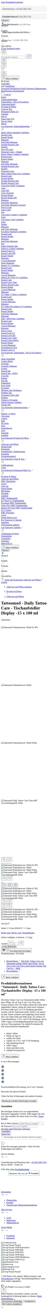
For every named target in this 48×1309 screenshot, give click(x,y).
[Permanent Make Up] (10, 525)
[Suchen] (29, 56)
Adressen (30, 88)
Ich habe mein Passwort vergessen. (15, 1129)
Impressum (11, 1220)
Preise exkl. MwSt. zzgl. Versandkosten (17, 933)
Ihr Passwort (6, 1126)
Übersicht (5, 88)
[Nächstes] (9, 859)
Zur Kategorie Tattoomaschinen (14, 407)
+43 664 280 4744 (38, 1162)
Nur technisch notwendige (12, 1301)
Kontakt (9, 1202)
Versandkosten (7, 1278)
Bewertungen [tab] (12, 971)
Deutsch (4, 26)
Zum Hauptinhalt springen (12, 2)
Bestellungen (6, 91)
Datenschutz (11, 1200)
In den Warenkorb (9, 947)
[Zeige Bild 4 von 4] (10, 863)
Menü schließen (12, 79)
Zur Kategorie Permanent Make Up (16, 470)
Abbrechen (5, 1134)
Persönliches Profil (18, 88)
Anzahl (4, 944)
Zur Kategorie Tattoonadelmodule (15, 126)
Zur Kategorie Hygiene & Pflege (15, 438)
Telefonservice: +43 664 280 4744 (16, 9)
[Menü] (3, 52)
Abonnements (18, 91)
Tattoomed (5, 619)
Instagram (10, 1238)
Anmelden (5, 84)
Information (6, 1192)
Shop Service (6, 1209)
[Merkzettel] (2, 70)
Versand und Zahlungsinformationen (21, 1205)
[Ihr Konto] (3, 73)
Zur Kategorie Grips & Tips (13, 459)
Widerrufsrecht (12, 1223)
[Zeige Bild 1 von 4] (2, 863)
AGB (8, 1218)
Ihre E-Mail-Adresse (10, 1123)
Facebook (10, 1235)
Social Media (6, 1227)
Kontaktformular (22, 1169)
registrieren (10, 86)
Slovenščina (6, 46)
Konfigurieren (30, 1301)
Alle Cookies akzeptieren (11, 1304)
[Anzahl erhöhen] (21, 943)
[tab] (26, 965)
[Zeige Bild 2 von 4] (5, 863)
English (4, 31)
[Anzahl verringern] (10, 943)
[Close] (2, 882)
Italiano (4, 41)
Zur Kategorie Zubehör (11, 527)
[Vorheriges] (3, 859)
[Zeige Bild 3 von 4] (7, 863)
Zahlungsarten (40, 88)
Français (4, 36)
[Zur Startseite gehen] (10, 48)
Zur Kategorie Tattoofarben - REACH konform (21, 353)
